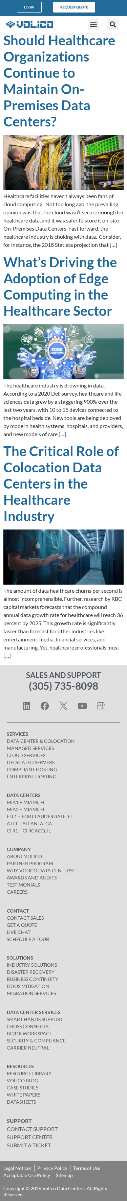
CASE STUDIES (22, 1087)
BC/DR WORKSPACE (29, 1033)
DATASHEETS (21, 1102)
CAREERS (17, 892)
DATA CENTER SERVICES (34, 1012)
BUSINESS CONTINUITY (32, 979)
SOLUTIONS (20, 958)
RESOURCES (20, 1066)
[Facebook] (45, 706)
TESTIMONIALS (23, 885)
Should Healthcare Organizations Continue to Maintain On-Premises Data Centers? (59, 80)
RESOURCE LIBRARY (29, 1073)
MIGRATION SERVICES (31, 993)
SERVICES (17, 734)
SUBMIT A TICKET (29, 1145)
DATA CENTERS (24, 795)
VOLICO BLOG (22, 1080)
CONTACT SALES (25, 918)
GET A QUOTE (22, 925)
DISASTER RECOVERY (31, 972)
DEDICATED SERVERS (31, 762)
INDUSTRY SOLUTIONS (32, 965)
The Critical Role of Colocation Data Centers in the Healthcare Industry (61, 483)
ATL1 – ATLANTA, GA (29, 823)
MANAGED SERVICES (30, 748)
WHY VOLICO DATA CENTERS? (41, 870)
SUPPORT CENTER (29, 1137)
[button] (93, 24)
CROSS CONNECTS (27, 1026)
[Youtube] (82, 706)
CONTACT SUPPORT (32, 1129)
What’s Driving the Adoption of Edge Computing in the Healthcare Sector (60, 286)
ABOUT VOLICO (24, 856)
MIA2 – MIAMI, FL (26, 809)
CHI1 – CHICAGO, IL (29, 830)
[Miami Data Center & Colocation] (100, 706)
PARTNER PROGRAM (30, 863)
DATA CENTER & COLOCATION (41, 741)
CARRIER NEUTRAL (28, 1048)
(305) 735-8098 (63, 686)
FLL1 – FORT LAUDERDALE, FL (40, 816)
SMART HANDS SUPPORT (35, 1019)
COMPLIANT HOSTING (32, 769)
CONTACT (18, 911)
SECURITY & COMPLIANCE (36, 1040)
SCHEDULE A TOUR (28, 939)
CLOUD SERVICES (26, 755)
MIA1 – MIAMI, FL (26, 802)
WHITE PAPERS (23, 1095)
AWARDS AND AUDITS (32, 877)
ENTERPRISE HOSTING (31, 776)
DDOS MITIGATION (28, 986)
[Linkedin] (26, 706)
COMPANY (19, 849)
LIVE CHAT (18, 932)
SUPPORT (19, 1120)
